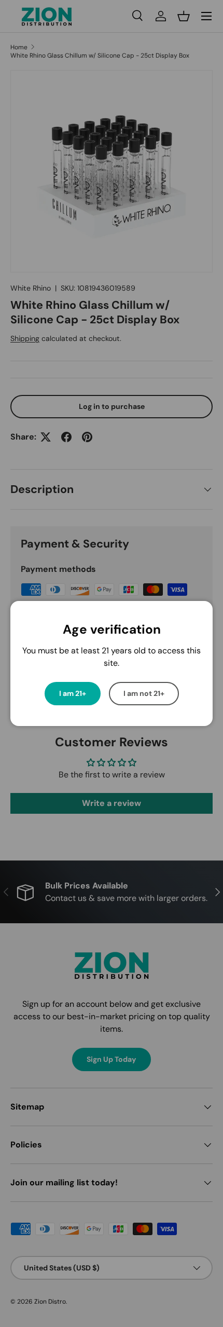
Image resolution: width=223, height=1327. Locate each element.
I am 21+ (72, 693)
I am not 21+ (143, 693)
